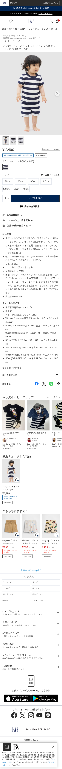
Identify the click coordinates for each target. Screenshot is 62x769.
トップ (5, 36)
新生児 (5, 601)
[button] (50, 3)
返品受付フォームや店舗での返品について (19, 625)
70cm (8, 181)
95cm (46, 181)
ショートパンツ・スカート (13, 41)
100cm (6, 189)
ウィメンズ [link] (33, 29)
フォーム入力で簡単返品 (18, 220)
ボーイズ (35, 588)
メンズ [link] (45, 29)
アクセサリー (37, 601)
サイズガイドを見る (50, 175)
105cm (16, 189)
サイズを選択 (35, 198)
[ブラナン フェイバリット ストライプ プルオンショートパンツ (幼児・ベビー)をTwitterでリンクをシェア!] (44, 384)
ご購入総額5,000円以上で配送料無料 (17, 636)
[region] (28, 754)
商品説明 (6, 234)
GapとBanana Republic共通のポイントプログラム (22, 658)
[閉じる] (53, 746)
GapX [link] (22, 29)
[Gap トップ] (31, 21)
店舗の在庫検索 (31, 206)
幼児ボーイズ (37, 595)
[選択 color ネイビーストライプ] (5, 167)
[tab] (31, 215)
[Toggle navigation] (4, 21)
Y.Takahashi (11, 438)
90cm (33, 181)
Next (57, 93)
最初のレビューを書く (51, 149)
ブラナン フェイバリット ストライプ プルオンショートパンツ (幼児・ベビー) (10, 488)
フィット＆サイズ (10, 303)
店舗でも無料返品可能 (17, 225)
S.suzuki (35, 438)
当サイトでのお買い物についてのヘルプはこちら (22, 615)
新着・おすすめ (17, 36)
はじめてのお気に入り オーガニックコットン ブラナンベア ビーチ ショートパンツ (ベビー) (30, 542)
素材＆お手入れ (9, 374)
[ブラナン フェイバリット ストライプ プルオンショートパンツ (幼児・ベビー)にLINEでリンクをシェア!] (51, 384)
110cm (26, 189)
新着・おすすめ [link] (9, 29)
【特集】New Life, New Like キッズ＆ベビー (19, 38)
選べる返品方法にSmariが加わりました (31, 8)
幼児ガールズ (7, 595)
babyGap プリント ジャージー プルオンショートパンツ (50, 542)
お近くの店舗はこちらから (13, 669)
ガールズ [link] (55, 29)
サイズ (5, 175)
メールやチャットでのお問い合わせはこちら (20, 647)
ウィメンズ (6, 582)
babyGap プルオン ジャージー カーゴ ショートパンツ (10, 542)
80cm (20, 181)
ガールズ (6, 588)
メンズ (35, 582)
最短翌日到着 (13, 215)
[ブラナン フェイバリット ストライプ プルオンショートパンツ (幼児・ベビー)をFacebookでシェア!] (37, 384)
